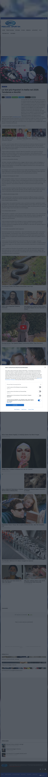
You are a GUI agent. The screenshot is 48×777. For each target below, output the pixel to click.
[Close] (45, 367)
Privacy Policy (31, 409)
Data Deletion (17, 409)
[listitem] (24, 384)
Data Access (24, 409)
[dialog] (24, 388)
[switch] (39, 387)
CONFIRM (15, 405)
